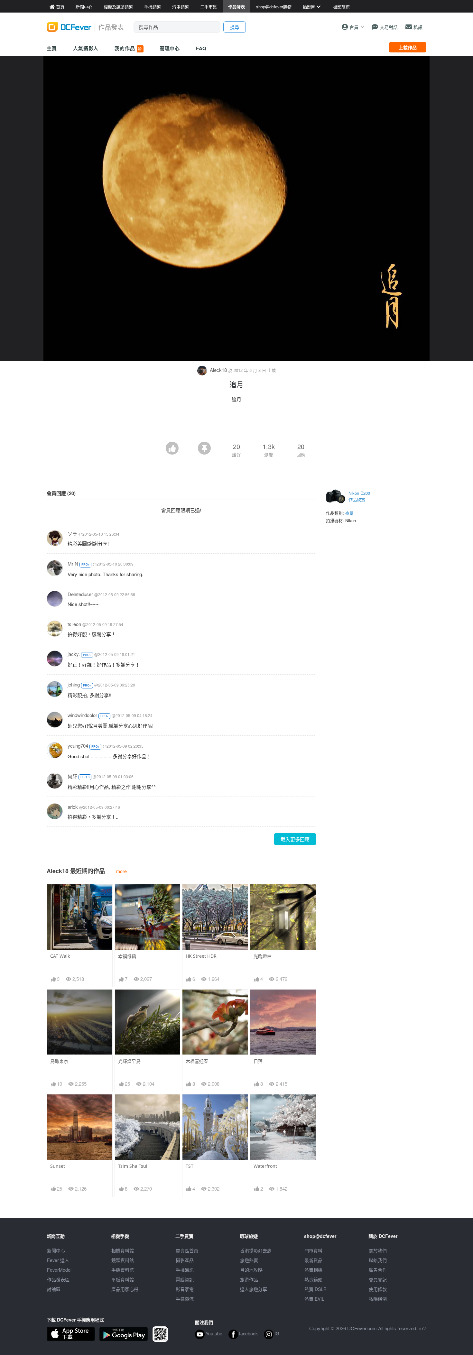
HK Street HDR (201, 956)
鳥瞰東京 (59, 1061)
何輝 (72, 776)
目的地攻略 (251, 1270)
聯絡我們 (378, 1260)
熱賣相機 (313, 1270)
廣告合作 (378, 1270)
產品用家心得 (124, 1289)
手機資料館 (122, 1270)
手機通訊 (185, 1270)
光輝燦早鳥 (129, 1061)
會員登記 (378, 1279)
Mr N (73, 563)
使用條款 (378, 1289)
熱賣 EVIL (314, 1298)
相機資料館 (122, 1250)
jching (74, 684)
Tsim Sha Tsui (132, 1166)
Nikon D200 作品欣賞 (359, 496)
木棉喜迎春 (197, 1061)
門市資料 (313, 1250)
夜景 (349, 513)
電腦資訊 (185, 1279)
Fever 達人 (58, 1260)
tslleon (74, 624)
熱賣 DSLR (315, 1289)
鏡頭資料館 (122, 1260)
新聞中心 (56, 1250)
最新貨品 (313, 1260)
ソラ (72, 533)
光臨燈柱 (263, 956)
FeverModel (59, 1270)
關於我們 (378, 1250)
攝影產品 (185, 1260)
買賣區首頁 (187, 1250)
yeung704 (78, 745)
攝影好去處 (256, 1250)
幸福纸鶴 (127, 956)
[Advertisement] (236, 424)
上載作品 (408, 47)
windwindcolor (82, 715)
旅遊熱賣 (249, 1260)
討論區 (53, 1289)
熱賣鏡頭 (313, 1279)
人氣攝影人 (86, 48)
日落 (258, 1061)
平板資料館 (122, 1279)
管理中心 (170, 48)
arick (73, 806)
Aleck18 (218, 369)
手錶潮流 (185, 1298)
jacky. (74, 653)
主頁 (52, 48)
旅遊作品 (249, 1279)
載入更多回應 (295, 839)
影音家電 (185, 1289)
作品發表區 (58, 1279)
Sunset (57, 1166)
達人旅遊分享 (253, 1289)
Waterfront (265, 1166)
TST (189, 1166)
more (121, 871)
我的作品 (128, 48)
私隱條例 (378, 1298)
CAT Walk (60, 956)
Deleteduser (80, 594)
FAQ (201, 48)
